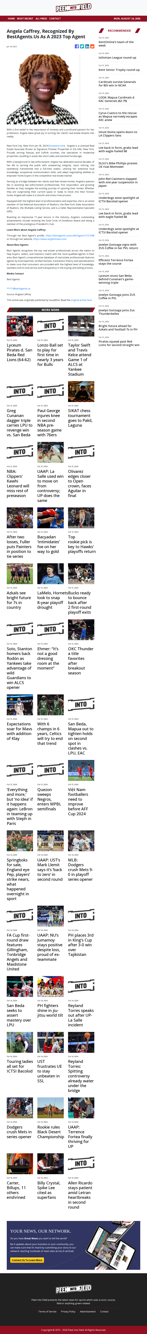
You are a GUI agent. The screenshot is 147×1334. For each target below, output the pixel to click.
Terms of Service (47, 1311)
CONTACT (55, 18)
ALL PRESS (41, 18)
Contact (104, 1311)
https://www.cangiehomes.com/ (50, 239)
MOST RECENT (25, 18)
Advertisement (88, 1311)
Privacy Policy (68, 1311)
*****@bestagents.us (18, 288)
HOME (11, 18)
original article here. (81, 300)
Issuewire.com (56, 145)
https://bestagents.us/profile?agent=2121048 (70, 235)
